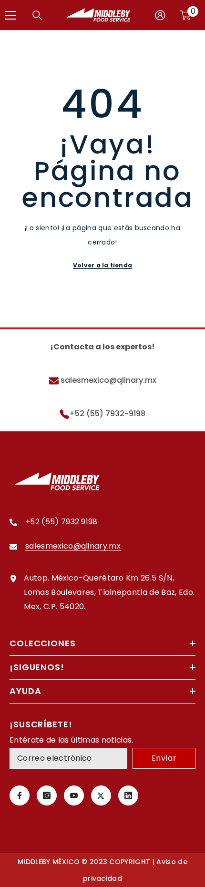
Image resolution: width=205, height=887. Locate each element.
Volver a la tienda (102, 265)
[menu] (10, 15)
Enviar (164, 758)
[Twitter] (101, 795)
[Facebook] (20, 795)
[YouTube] (74, 795)
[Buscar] (37, 15)
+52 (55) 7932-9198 (107, 413)
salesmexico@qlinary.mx (107, 380)
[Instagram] (47, 795)
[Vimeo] (128, 795)
